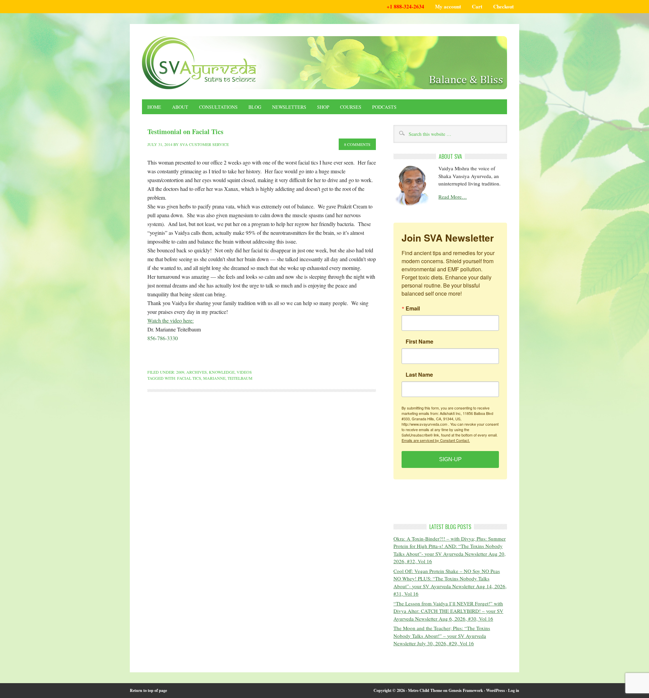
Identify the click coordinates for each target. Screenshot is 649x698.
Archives (196, 372)
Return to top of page (148, 690)
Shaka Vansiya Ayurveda (324, 62)
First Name (419, 341)
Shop (323, 107)
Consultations (218, 107)
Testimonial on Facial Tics (185, 131)
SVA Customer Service (204, 144)
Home (154, 107)
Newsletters (289, 107)
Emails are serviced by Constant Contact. (436, 440)
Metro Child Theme (425, 690)
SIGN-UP (450, 459)
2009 (180, 372)
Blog (254, 107)
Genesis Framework (466, 690)
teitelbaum (240, 378)
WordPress (495, 690)
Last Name (419, 374)
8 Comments (357, 144)
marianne (214, 378)
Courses (350, 107)
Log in (513, 690)
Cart (477, 6)
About (180, 107)
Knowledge (222, 372)
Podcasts (384, 107)
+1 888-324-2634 (405, 6)
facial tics (189, 378)
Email (413, 308)
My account (448, 6)
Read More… (452, 196)
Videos (244, 372)
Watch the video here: (170, 320)
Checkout (503, 6)
